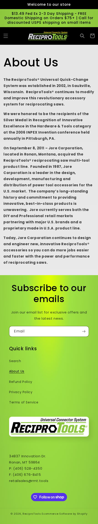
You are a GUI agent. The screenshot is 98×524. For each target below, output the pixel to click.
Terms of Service (24, 402)
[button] (6, 36)
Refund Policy (20, 381)
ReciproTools (32, 514)
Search (15, 361)
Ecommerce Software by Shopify (64, 514)
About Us (16, 371)
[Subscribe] (84, 331)
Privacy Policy (20, 392)
